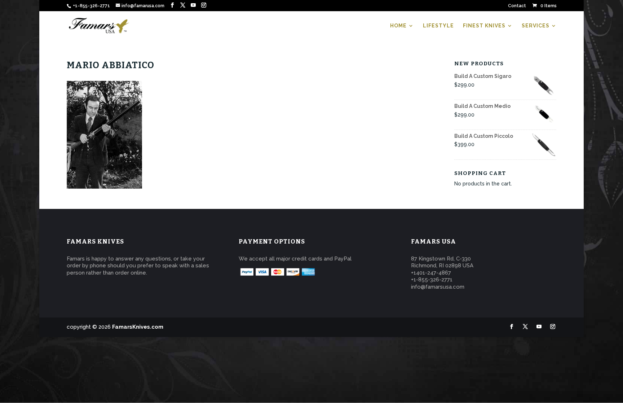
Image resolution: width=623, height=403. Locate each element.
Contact (517, 6)
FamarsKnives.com (137, 327)
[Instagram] (203, 5)
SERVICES (535, 26)
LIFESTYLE (438, 26)
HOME (398, 26)
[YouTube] (193, 5)
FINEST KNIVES (484, 26)
